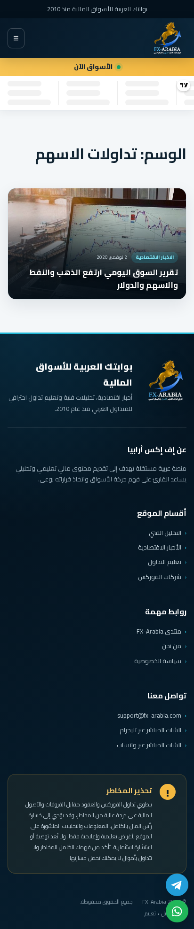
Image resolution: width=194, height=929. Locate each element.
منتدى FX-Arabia (159, 631)
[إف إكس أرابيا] (167, 38)
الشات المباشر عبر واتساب (149, 745)
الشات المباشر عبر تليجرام (150, 730)
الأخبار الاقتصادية (159, 547)
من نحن (171, 645)
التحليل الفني (165, 532)
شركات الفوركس (159, 576)
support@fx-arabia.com (149, 715)
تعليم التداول (164, 561)
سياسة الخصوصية (157, 660)
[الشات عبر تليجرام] (177, 885)
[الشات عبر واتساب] (177, 911)
